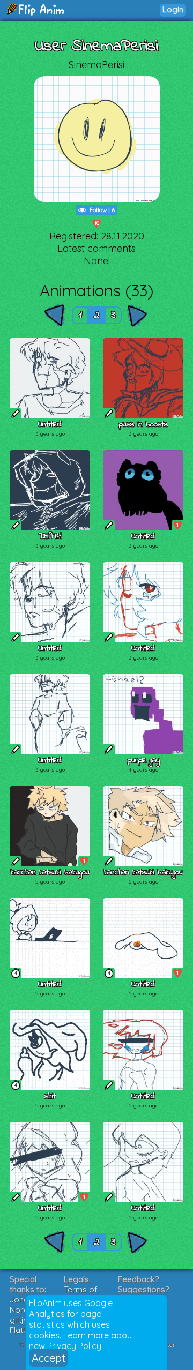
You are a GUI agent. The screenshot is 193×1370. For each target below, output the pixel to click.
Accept (48, 1358)
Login (172, 9)
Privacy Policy (74, 1346)
